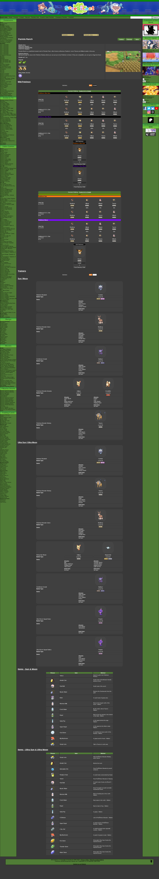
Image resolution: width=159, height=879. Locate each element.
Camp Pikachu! (4, 395)
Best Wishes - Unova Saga (6, 110)
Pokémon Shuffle (4, 206)
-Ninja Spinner (3, 473)
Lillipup (92, 100)
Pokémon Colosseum (5, 266)
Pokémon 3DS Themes (5, 307)
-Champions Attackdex (5, 55)
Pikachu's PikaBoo (4, 394)
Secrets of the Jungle (5, 384)
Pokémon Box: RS (4, 270)
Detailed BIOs (3, 325)
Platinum (2, 240)
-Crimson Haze (3, 492)
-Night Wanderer (4, 490)
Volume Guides (3, 327)
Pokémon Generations (5, 124)
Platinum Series (4, 336)
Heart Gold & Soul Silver (6, 241)
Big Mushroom (64, 738)
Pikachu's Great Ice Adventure (7, 402)
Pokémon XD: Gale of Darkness (8, 267)
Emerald (2, 264)
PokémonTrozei (4, 275)
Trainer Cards (3, 418)
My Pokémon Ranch (5, 259)
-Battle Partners (4, 484)
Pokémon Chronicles (5, 118)
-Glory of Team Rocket (5, 482)
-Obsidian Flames (4, 449)
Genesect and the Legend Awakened (6, 373)
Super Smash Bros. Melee (6, 288)
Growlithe (108, 391)
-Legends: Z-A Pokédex (6, 41)
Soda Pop (62, 721)
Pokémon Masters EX (5, 160)
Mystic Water (63, 692)
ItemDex (2, 56)
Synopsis (146, 100)
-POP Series (3, 469)
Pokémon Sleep (4, 162)
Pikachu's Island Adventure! (7, 400)
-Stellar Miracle (3, 489)
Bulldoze (81, 337)
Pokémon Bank (3, 199)
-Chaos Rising (3, 429)
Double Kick (82, 338)
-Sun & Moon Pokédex (5, 33)
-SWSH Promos (4, 466)
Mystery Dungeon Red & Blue (7, 274)
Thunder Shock (98, 562)
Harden (81, 302)
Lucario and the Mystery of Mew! (8, 359)
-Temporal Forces (4, 445)
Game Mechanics (4, 65)
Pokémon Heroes (4, 356)
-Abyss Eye (3, 471)
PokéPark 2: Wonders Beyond (7, 228)
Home (10, 17)
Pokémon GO (3, 158)
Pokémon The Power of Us (6, 381)
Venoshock (82, 628)
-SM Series (2, 454)
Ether (61, 697)
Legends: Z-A (3, 153)
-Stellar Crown (3, 441)
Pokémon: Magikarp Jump (6, 189)
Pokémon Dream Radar (6, 221)
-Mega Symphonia (4, 478)
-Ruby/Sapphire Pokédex (6, 28)
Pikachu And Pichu (4, 393)
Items (137, 39)
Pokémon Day (3, 83)
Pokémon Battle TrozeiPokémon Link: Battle (8, 201)
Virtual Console (3, 305)
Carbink (100, 295)
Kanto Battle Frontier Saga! (6, 108)
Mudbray (66, 100)
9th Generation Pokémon (6, 93)
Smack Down (82, 306)
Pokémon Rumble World (6, 208)
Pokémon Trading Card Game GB (8, 298)
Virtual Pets (3, 310)
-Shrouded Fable (4, 442)
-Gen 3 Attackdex (4, 47)
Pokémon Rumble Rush (6, 190)
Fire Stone (63, 840)
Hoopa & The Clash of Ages (7, 377)
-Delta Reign (3, 425)
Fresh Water (63, 709)
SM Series (2, 343)
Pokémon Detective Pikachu (7, 386)
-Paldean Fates (3, 446)
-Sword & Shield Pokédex (6, 35)
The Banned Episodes (5, 121)
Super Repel (63, 727)
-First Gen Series (4, 461)
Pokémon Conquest (5, 227)
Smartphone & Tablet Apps (6, 309)
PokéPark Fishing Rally (5, 277)
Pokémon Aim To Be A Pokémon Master (8, 116)
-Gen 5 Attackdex (4, 49)
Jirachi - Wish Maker (5, 357)
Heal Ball (62, 686)
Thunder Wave (98, 564)
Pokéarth (71, 17)
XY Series (2, 341)
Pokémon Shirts (4, 86)
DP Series (2, 335)
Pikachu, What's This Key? (6, 408)
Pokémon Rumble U (5, 224)
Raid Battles (3, 422)
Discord (27, 17)
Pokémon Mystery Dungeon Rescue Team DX (7, 175)
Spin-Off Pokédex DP (5, 60)
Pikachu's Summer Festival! (7, 397)
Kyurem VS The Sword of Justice (8, 370)
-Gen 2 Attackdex (4, 45)
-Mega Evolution (4, 433)
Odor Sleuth (67, 398)
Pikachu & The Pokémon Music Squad (7, 410)
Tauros (115, 100)
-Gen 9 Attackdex (4, 53)
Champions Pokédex (61, 17)
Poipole (100, 619)
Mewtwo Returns (4, 353)
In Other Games (4, 304)
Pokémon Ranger (4, 273)
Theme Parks (3, 87)
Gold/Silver (2, 282)
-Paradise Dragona (4, 488)
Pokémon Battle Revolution (6, 251)
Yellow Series (3, 329)
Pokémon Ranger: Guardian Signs (7, 243)
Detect (80, 370)
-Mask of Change (4, 491)
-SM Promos (3, 467)
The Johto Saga (4, 106)
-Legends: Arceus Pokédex (6, 37)
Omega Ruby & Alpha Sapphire (7, 198)
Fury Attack (82, 626)
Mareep (80, 100)
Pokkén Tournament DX (6, 191)
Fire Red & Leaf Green (5, 263)
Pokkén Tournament (5, 213)
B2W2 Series (3, 340)
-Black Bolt (2, 434)
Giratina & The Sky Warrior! (7, 364)
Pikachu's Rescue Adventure (7, 392)
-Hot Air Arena (3, 483)
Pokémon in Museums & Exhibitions (6, 80)
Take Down (67, 566)
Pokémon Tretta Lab (5, 223)
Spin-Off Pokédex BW (5, 62)
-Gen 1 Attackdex (4, 44)
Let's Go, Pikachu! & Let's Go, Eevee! (7, 186)
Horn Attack (82, 432)
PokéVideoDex (3, 133)
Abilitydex (2, 58)
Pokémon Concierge (5, 138)
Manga (8, 319)
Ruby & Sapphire (4, 262)
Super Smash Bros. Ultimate (7, 195)
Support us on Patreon (79, 864)
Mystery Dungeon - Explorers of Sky (8, 253)
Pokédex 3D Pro (4, 232)
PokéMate (2, 280)
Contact (21, 17)
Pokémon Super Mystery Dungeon (6, 210)
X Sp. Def (62, 829)
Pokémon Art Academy (5, 203)
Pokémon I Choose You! (6, 380)
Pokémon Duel (3, 215)
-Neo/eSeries (3, 460)
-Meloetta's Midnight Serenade (7, 371)
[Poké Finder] (20, 77)
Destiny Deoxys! (4, 358)
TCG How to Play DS (5, 235)
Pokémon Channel (4, 269)
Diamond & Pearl (4, 239)
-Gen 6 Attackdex (4, 50)
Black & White (3, 219)
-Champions (3, 69)
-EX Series (2, 459)
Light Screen (97, 566)
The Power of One (4, 351)
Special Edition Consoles (6, 306)
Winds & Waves (4, 149)
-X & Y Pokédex (4, 31)
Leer (95, 400)
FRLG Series (3, 333)
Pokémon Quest (4, 194)
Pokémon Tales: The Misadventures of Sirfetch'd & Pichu (7, 141)
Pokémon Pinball (4, 295)
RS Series (2, 332)
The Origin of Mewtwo (5, 349)
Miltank (103, 100)
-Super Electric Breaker (5, 487)
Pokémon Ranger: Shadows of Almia (7, 255)
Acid (80, 657)
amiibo (1, 311)
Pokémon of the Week (5, 67)
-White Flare (3, 435)
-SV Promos (3, 465)
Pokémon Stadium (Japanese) (7, 296)
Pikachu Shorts (8, 389)
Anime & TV (8, 98)
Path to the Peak (4, 131)
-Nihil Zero (2, 474)
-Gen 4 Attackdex (4, 48)
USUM (94, 85)
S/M (90, 85)
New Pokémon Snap (5, 178)
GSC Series (3, 330)
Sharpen (81, 305)
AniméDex (2, 101)
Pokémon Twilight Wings (6, 125)
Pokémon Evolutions (5, 126)
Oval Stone (63, 732)
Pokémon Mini (3, 287)
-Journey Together (4, 438)
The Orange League (5, 104)
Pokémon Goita (4, 314)
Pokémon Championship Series (7, 76)
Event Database (4, 92)
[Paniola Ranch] (123, 71)
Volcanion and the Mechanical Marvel (7, 379)
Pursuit (81, 435)
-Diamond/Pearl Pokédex (6, 29)
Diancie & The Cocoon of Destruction (6, 375)
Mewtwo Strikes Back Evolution (7, 383)
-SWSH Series (3, 453)
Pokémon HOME (4, 170)
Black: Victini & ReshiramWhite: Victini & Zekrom (8, 368)
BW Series (2, 339)
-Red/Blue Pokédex (4, 26)
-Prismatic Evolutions (5, 439)
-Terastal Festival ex (5, 485)
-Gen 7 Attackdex (4, 51)
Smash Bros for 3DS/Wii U (6, 216)
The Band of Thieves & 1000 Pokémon (7, 205)
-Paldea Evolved (4, 451)
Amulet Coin (63, 680)
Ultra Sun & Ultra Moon (5, 184)
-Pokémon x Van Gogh (5, 81)
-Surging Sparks (4, 440)
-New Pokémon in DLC (5, 94)
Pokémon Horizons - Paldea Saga (8, 117)
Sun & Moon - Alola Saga (6, 113)
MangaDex (2, 322)
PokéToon (2, 130)
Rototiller (81, 336)
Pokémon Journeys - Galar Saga (8, 114)
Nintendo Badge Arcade (6, 217)
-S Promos (2, 501)
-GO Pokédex (3, 38)
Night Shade (82, 366)
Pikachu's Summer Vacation (7, 390)
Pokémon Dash (4, 268)
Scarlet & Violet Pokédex (47, 17)
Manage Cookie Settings (97, 860)
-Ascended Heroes (4, 431)
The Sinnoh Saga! (4, 109)
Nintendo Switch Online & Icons (7, 312)
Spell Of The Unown (5, 352)
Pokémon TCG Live (5, 181)
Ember (95, 398)
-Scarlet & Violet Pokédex (6, 40)
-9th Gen (2, 70)
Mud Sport (81, 334)
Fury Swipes (82, 369)
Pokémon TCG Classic (5, 423)
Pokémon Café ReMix (5, 159)
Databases (8, 20)
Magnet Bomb (97, 565)
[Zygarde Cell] (20, 63)
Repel (61, 715)
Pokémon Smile (4, 176)
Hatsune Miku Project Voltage (7, 78)
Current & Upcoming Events (7, 91)
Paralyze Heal (64, 774)
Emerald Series (3, 334)
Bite (65, 400)
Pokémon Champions (5, 154)
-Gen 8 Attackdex (4, 52)
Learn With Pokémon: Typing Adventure (7, 234)
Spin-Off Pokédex (4, 59)
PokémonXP (3, 77)
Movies (8, 346)
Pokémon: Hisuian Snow (6, 128)
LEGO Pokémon (4, 85)
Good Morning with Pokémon (7, 135)
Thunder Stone (64, 846)
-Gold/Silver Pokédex (5, 27)
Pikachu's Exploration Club (6, 401)
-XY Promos (3, 468)
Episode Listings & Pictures (6, 100)
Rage (80, 430)
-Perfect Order (3, 430)
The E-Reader (3, 278)
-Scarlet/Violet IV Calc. (5, 66)
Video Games (8, 146)
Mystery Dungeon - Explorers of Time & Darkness (8, 257)
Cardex (2, 63)
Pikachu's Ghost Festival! (6, 399)
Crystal (2, 283)
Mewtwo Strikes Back (5, 350)
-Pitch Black (3, 427)
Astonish (81, 368)
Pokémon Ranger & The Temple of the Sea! (8, 361)
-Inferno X (2, 476)
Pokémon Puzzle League (6, 292)
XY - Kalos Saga (4, 111)
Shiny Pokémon (4, 122)
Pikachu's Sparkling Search (6, 403)
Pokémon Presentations (6, 84)
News (1, 22)
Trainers (121, 39)
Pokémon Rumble (4, 245)
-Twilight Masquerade (5, 444)
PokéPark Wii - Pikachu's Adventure (6, 249)
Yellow (1, 291)
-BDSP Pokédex (4, 36)
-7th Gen (2, 72)
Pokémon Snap (3, 294)
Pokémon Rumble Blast (6, 230)
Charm (80, 661)
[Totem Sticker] (20, 70)
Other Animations (4, 136)
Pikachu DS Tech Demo (6, 276)
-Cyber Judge (3, 495)
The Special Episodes (5, 119)
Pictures (148, 82)
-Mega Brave (3, 477)
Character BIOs (4, 323)
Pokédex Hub (35, 17)
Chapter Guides (4, 326)
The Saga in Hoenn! (5, 107)
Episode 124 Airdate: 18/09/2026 (148, 97)
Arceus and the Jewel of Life (7, 365)
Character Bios (3, 102)
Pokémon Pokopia (4, 155)
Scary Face (82, 433)
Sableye (100, 359)
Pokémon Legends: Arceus (6, 169)
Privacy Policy (85, 860)
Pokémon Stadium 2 (5, 284)
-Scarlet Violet (3, 452)
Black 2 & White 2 (4, 220)
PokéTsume (3, 144)
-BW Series (3, 456)
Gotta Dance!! (3, 396)
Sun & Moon (3, 183)
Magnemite (108, 555)
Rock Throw (82, 304)
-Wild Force (3, 494)
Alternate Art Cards (4, 420)
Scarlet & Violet (4, 152)
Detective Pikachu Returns (6, 163)
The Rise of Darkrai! (5, 363)
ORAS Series (3, 342)
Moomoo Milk (63, 703)
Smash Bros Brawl (4, 260)
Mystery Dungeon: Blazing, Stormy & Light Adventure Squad (8, 247)
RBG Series (3, 328)
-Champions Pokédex (5, 42)
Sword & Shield (3, 167)
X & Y (1, 197)
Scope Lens (63, 744)
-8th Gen (2, 71)
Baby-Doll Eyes (68, 401)
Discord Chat (3, 90)
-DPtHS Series (3, 458)
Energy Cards (3, 419)
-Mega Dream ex (4, 475)
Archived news (3, 23)
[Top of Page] (151, 861)
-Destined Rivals (4, 437)
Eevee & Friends (4, 407)
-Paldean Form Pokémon (6, 95)
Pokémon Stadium (4, 297)
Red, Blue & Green (4, 290)
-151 (1, 448)
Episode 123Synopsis (147, 78)
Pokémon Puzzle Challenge (6, 285)
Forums (16, 17)
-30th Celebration (4, 426)
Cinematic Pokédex (5, 64)
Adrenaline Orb (64, 769)
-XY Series (2, 455)
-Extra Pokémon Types (5, 417)
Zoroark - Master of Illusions (7, 366)
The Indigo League (4, 103)
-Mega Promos (3, 463)
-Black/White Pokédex (5, 30)
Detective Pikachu (4, 192)
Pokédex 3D (3, 231)
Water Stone (63, 852)
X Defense (63, 817)
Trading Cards (8, 413)
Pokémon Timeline (4, 73)
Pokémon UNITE (4, 161)
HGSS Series (3, 337)
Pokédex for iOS (4, 237)
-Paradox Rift (3, 447)
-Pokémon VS (3, 497)
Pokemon (129, 39)
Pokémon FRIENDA (5, 317)
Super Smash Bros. (5, 299)
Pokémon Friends (4, 156)
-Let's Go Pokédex (4, 34)
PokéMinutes (3, 132)
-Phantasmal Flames (5, 432)
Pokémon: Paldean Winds (6, 129)
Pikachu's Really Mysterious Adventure (7, 405)
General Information (5, 321)
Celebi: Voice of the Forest (6, 355)
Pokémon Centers (4, 74)
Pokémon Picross (4, 211)
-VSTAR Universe (4, 496)
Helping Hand (68, 402)
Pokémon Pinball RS (5, 271)
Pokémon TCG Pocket (5, 165)
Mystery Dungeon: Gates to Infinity (7, 226)
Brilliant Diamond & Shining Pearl (8, 168)
